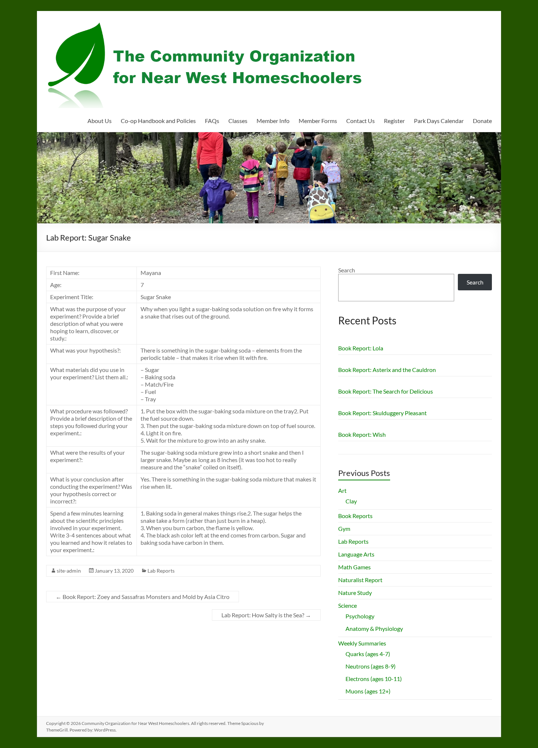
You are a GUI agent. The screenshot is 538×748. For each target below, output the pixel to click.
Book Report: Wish (362, 434)
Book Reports (355, 515)
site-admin (69, 570)
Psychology (359, 616)
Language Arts (356, 554)
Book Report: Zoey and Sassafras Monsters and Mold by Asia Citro (142, 596)
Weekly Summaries (362, 643)
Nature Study (355, 592)
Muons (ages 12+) (368, 691)
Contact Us (360, 120)
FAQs (212, 120)
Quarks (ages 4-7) (367, 653)
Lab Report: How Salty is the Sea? (266, 614)
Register (394, 120)
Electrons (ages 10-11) (373, 678)
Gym (344, 528)
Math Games (354, 566)
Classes (237, 120)
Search (346, 270)
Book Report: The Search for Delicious (385, 391)
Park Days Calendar (439, 120)
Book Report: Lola (360, 348)
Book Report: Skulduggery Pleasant (382, 412)
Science (347, 605)
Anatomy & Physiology (374, 628)
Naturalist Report (360, 579)
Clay (351, 501)
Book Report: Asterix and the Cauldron (387, 369)
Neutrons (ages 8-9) (370, 666)
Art (342, 490)
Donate (482, 120)
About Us (99, 120)
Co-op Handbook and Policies (158, 120)
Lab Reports (161, 570)
